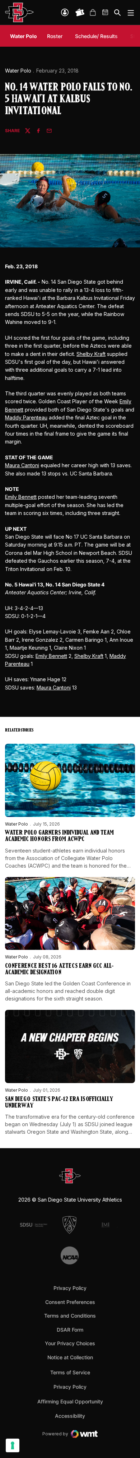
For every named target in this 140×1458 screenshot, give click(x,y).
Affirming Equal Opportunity (70, 1401)
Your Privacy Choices (70, 1343)
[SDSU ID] (64, 12)
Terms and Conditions (70, 1316)
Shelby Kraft (91, 354)
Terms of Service (70, 1372)
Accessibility (70, 1415)
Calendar (105, 12)
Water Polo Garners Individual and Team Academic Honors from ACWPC (59, 836)
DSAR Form (70, 1330)
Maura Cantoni (22, 465)
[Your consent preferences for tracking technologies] (12, 1445)
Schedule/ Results (96, 36)
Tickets (80, 12)
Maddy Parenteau (26, 417)
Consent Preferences (70, 1302)
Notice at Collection (70, 1357)
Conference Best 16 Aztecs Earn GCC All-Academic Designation (59, 969)
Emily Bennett (21, 497)
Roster (54, 36)
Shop (92, 12)
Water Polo (18, 71)
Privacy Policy (70, 1288)
